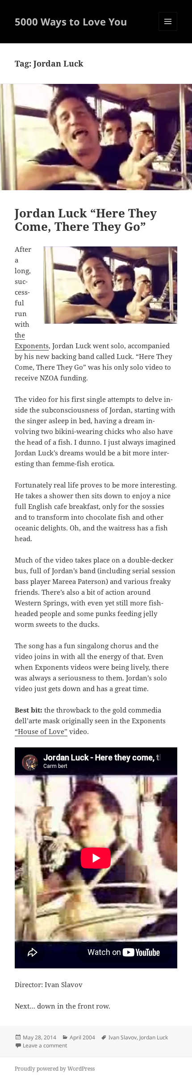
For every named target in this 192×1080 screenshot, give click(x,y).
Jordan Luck (153, 1037)
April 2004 (82, 1037)
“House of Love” (41, 731)
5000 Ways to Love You (71, 21)
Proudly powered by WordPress (55, 1068)
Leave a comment (45, 1045)
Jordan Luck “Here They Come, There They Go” (86, 219)
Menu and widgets (168, 30)
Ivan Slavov (123, 1037)
